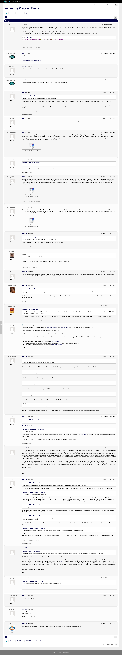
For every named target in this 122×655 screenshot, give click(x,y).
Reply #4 (24, 92)
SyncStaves (83, 434)
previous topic (109, 21)
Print (115, 17)
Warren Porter (12, 285)
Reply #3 (24, 80)
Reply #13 (24, 285)
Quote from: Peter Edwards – (33, 419)
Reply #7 (24, 159)
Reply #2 (24, 66)
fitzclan (12, 118)
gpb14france (11, 609)
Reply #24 (24, 623)
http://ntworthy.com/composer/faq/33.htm (31, 60)
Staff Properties (64, 327)
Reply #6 (24, 132)
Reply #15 (26, 325)
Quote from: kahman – (31, 96)
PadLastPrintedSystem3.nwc (32, 194)
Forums (12, 13)
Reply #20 (24, 547)
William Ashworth (12, 448)
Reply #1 (24, 53)
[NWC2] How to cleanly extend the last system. (37, 13)
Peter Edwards (12, 356)
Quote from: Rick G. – (31, 551)
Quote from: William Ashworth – (34, 483)
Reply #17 (24, 416)
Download (32, 37)
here (62, 561)
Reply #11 (24, 251)
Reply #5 (24, 118)
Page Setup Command (51, 327)
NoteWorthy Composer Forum (21, 8)
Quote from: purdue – (31, 162)
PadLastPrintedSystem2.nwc (32, 150)
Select (27, 37)
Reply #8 (24, 176)
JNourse (11, 272)
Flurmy (12, 624)
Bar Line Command (26, 425)
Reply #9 (24, 207)
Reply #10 (24, 233)
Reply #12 (24, 271)
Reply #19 (24, 479)
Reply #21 (24, 578)
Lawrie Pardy (11, 306)
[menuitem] (115, 17)
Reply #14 (24, 306)
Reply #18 (24, 448)
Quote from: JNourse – (31, 289)
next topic (115, 21)
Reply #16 (24, 356)
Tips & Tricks (20, 13)
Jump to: (104, 644)
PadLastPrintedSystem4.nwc (32, 224)
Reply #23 (24, 609)
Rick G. (12, 92)
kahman (11, 25)
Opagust (11, 251)
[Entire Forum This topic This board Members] (111, 5)
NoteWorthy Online (11, 53)
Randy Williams (11, 132)
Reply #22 (24, 595)
